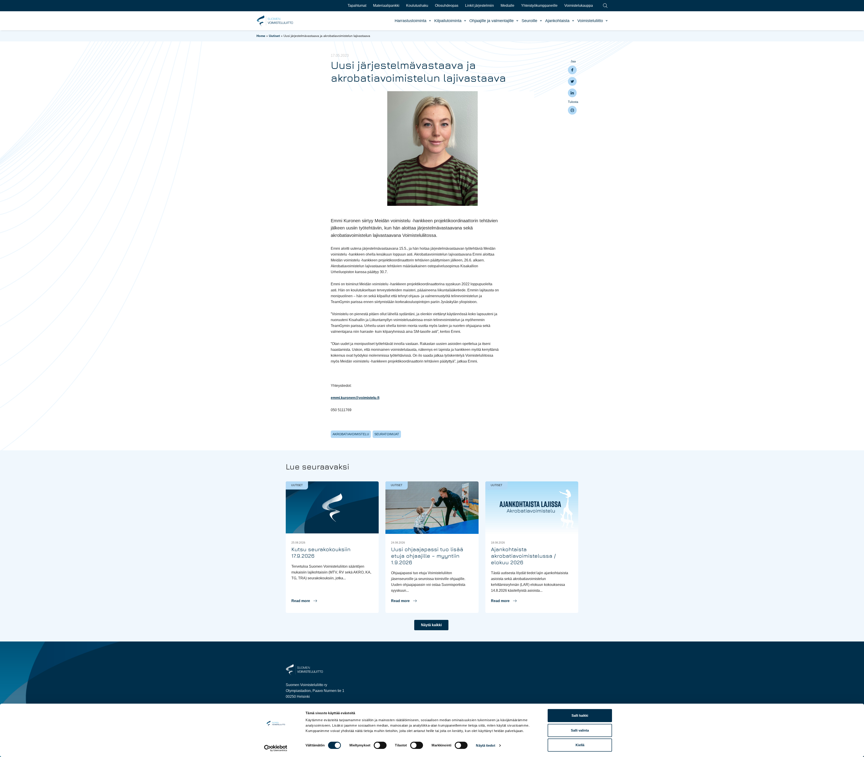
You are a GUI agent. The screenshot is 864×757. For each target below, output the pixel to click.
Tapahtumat (357, 5)
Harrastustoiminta (410, 20)
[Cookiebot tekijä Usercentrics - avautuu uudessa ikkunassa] (275, 748)
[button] (304, 601)
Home (260, 36)
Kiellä (580, 745)
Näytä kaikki (431, 625)
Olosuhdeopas (446, 5)
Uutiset (274, 36)
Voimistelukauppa (578, 5)
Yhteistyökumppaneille (539, 5)
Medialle (507, 5)
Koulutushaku (417, 5)
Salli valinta (580, 730)
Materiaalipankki (386, 5)
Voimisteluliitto (590, 20)
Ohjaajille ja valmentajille (491, 20)
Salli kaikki (580, 715)
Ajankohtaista (557, 20)
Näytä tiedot (485, 745)
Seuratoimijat (386, 434)
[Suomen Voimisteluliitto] (304, 669)
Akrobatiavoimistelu (351, 434)
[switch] (380, 745)
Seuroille (529, 20)
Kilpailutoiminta (447, 20)
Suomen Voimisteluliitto (275, 21)
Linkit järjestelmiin (479, 5)
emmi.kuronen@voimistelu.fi (355, 398)
